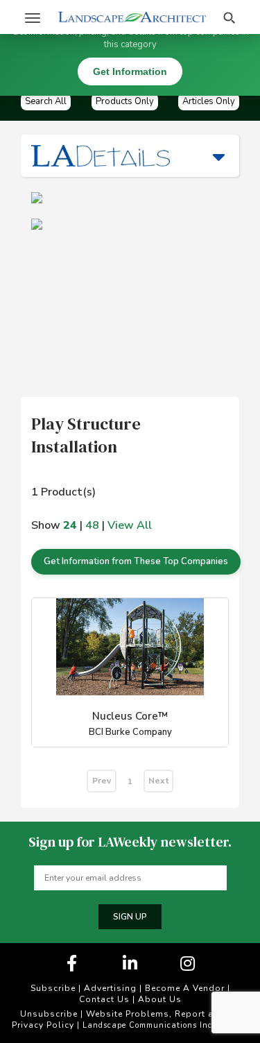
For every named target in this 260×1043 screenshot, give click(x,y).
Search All (46, 101)
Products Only (125, 101)
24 (70, 525)
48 (92, 525)
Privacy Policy (43, 1025)
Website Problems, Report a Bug (160, 1013)
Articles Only (208, 101)
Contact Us (104, 999)
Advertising (110, 988)
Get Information (130, 71)
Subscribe (53, 988)
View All (129, 525)
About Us (160, 999)
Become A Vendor (185, 988)
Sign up (130, 916)
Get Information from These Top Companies (136, 561)
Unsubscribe (49, 1013)
